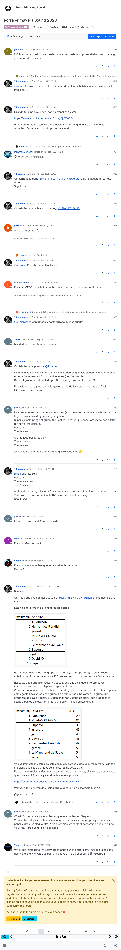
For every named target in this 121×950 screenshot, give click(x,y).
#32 (115, 174)
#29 (115, 81)
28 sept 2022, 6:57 (41, 845)
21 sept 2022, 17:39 (43, 339)
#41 (115, 469)
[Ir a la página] (69, 931)
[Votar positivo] (97, 66)
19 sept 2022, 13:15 (46, 260)
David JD (18, 538)
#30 (115, 107)
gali (16, 407)
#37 (115, 317)
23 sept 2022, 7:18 (46, 469)
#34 (115, 225)
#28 (115, 49)
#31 (115, 151)
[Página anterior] (27, 931)
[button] (4, 945)
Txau (16, 845)
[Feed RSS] (92, 27)
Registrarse (14, 918)
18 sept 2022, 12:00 (46, 107)
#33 (115, 203)
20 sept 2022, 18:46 (46, 317)
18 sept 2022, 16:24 (53, 151)
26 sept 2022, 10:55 (46, 586)
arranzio (18, 225)
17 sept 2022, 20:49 (46, 81)
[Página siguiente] (94, 931)
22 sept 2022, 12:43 (46, 361)
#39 (115, 361)
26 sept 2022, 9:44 (43, 560)
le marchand (20, 282)
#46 (115, 811)
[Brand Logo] (9, 7)
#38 (115, 339)
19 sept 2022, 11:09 (46, 203)
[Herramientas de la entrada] (114, 66)
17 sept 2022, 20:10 (42, 49)
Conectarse (30, 918)
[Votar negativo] (108, 66)
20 (77, 931)
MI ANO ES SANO (23, 151)
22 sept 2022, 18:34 (40, 407)
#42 (115, 516)
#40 (115, 407)
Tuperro (18, 339)
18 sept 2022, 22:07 (46, 174)
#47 (115, 845)
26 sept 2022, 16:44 (40, 811)
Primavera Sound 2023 (18, 27)
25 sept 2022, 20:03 (40, 516)
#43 (115, 538)
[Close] (113, 880)
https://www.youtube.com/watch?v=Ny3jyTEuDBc (44, 118)
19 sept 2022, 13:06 (44, 225)
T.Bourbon (19, 81)
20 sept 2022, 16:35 (48, 282)
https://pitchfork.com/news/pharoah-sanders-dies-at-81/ (48, 781)
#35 (115, 260)
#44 (115, 560)
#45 (115, 586)
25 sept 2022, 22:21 (45, 538)
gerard (17, 49)
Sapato (17, 560)
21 (86, 931)
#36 (115, 282)
